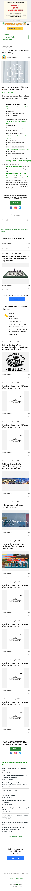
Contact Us (11, 878)
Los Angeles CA (7, 46)
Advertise (16, 299)
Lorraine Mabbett (12, 57)
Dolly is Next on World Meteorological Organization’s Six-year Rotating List (15, 347)
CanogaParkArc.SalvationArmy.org (18, 161)
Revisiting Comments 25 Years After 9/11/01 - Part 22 (15, 586)
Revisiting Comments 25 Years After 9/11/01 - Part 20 (15, 664)
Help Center (19, 878)
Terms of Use (11, 887)
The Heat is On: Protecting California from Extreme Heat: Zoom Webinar (15, 546)
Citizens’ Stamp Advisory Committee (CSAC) (12, 506)
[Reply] (7, 220)
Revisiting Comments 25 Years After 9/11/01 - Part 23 (15, 426)
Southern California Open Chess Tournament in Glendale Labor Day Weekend (15, 258)
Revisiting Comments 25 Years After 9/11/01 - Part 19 (15, 703)
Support (24, 37)
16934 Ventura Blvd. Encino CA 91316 (17, 149)
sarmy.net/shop (7, 92)
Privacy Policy (19, 887)
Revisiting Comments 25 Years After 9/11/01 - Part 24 (15, 387)
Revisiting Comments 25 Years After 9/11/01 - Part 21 (15, 625)
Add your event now (15, 836)
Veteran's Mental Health (14, 238)
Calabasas (4, 235)
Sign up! (15, 203)
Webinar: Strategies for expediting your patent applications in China (12, 466)
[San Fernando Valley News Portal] (14, 23)
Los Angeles (5, 253)
